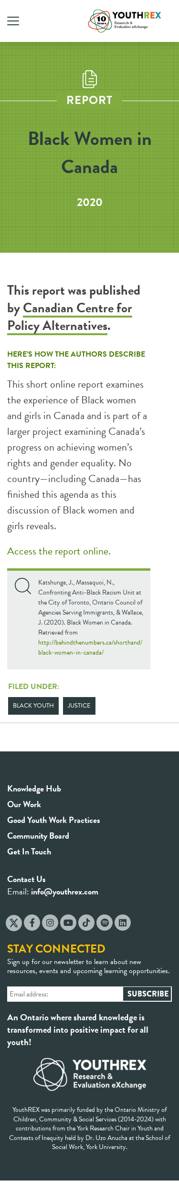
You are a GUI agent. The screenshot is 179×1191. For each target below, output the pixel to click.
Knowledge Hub (34, 788)
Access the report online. (59, 551)
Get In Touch (29, 851)
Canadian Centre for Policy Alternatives (69, 316)
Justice (79, 705)
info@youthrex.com (64, 891)
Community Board (38, 835)
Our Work (24, 804)
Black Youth (33, 705)
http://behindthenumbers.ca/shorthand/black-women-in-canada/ (90, 647)
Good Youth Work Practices (53, 819)
